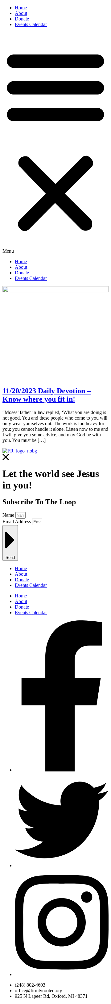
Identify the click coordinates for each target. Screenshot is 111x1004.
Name (8, 515)
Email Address (17, 521)
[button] (55, 143)
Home (21, 7)
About (21, 13)
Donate (22, 18)
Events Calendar (31, 24)
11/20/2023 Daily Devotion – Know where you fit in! (46, 395)
